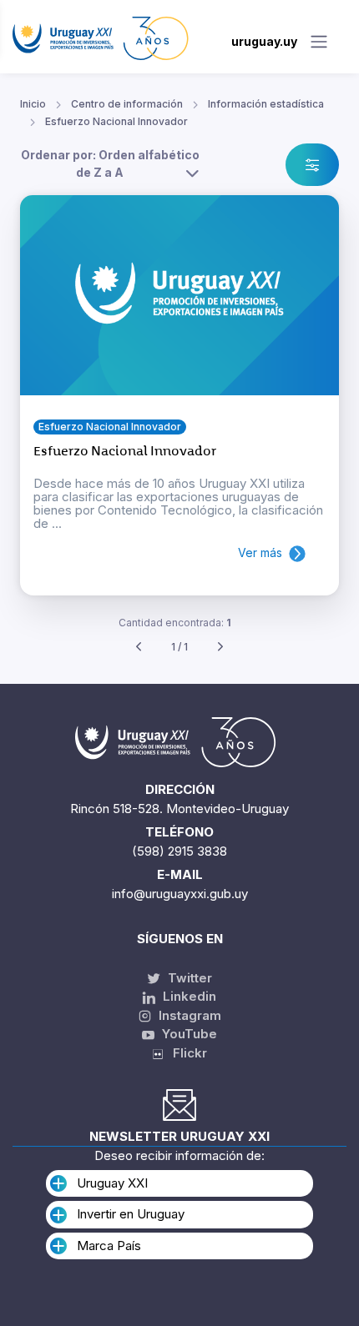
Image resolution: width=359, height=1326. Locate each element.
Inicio (33, 104)
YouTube (188, 1034)
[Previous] (138, 647)
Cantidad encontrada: (175, 622)
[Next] (220, 647)
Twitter (188, 978)
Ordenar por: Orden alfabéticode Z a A (110, 163)
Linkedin (187, 996)
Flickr (185, 1053)
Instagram (188, 1015)
